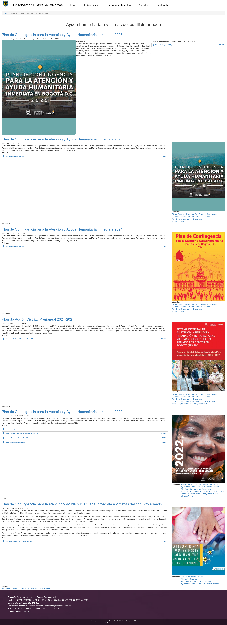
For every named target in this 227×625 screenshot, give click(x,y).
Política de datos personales (113, 623)
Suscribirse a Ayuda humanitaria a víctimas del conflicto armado (26, 588)
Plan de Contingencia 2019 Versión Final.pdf (19, 541)
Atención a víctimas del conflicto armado (187, 219)
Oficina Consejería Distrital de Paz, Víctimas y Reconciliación (194, 214)
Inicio (72, 5)
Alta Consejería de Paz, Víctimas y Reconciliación (199, 484)
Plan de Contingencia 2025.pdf (164, 45)
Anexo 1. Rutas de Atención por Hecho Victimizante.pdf (22, 433)
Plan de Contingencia (189, 579)
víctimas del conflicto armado (192, 576)
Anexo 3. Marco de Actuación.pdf (15, 442)
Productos (143, 5)
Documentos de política (119, 5)
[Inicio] (6, 4)
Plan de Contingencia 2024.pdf (15, 246)
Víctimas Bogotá (178, 221)
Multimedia (163, 5)
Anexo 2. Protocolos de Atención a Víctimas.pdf (20, 438)
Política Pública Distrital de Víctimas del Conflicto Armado (193, 401)
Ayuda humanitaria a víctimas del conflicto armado (191, 216)
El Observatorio (91, 5)
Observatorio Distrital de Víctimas (38, 4)
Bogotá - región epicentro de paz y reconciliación (190, 403)
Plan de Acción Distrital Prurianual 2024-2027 (19, 339)
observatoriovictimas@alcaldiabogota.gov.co (55, 605)
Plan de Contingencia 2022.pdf (15, 429)
